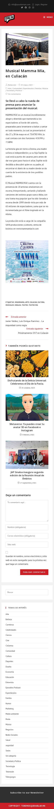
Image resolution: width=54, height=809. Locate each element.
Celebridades (11, 630)
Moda (8, 719)
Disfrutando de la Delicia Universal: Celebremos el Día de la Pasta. (27, 382)
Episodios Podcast (13, 687)
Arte (9, 88)
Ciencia (9, 635)
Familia (38, 88)
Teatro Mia (33, 305)
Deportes (9, 661)
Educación (10, 677)
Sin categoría (11, 756)
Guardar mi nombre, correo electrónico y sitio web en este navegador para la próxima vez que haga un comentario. (26, 560)
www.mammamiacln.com (27, 228)
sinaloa (18, 305)
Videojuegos (11, 777)
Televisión (10, 771)
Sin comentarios (14, 94)
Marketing (10, 708)
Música (45, 88)
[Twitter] (22, 7)
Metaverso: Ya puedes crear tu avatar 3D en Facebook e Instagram (27, 427)
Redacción (12, 85)
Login (37, 4)
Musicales (10, 305)
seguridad (10, 745)
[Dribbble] (29, 7)
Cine (7, 640)
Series (8, 750)
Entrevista (10, 682)
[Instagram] (32, 7)
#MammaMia (19, 302)
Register (44, 4)
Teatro (25, 305)
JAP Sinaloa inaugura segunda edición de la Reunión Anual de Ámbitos (27, 475)
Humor (8, 703)
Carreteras (10, 625)
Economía (10, 672)
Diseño (8, 666)
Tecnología (10, 766)
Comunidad (17, 88)
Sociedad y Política (14, 90)
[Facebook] (26, 7)
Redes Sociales (12, 735)
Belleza (9, 619)
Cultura (9, 656)
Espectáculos (28, 88)
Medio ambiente (12, 714)
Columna (9, 645)
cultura (41, 302)
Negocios (9, 729)
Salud (8, 740)
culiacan (33, 302)
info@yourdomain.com (20, 4)
